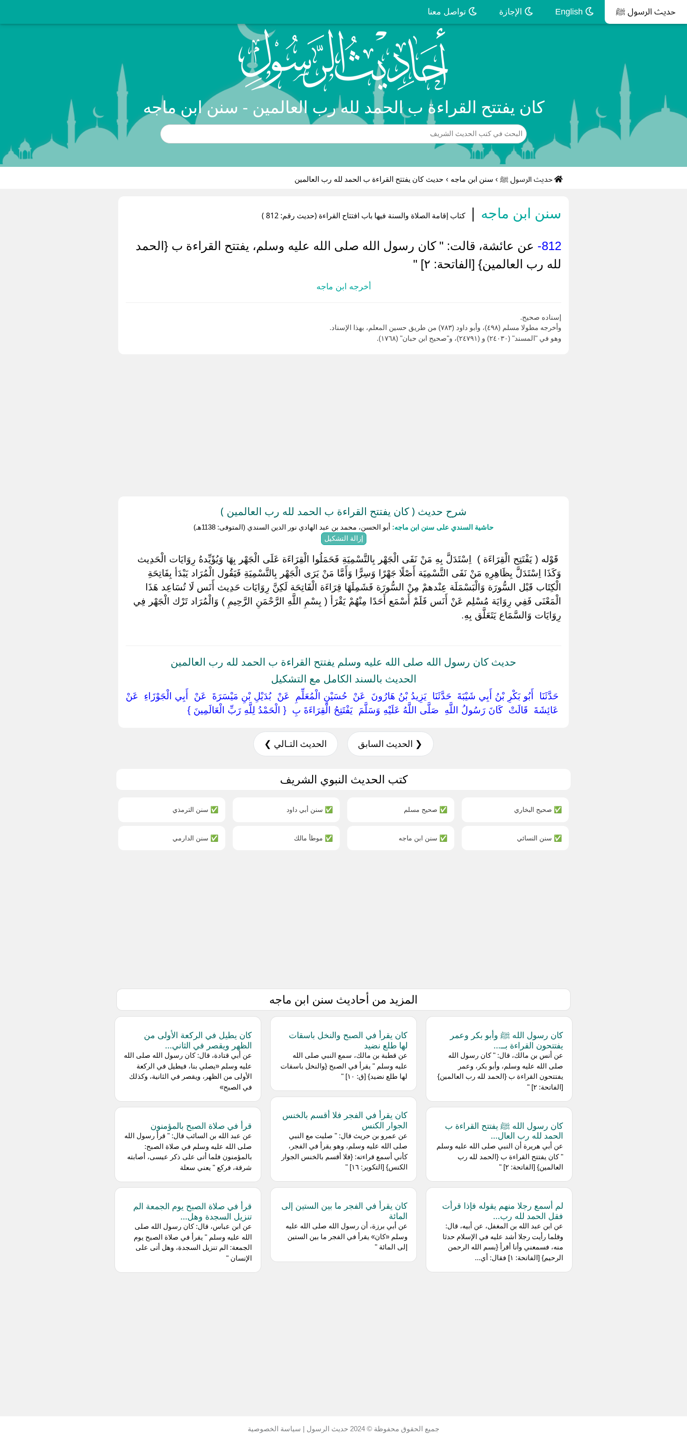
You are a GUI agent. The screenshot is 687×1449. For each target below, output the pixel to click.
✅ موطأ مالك (313, 837)
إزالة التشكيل (343, 538)
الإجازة (511, 11)
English (570, 11)
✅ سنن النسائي (539, 837)
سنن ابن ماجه (472, 179)
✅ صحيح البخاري (538, 809)
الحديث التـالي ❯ (295, 744)
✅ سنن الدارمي (195, 837)
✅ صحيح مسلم (425, 809)
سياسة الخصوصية (274, 1429)
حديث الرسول (326, 1429)
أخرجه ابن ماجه (343, 286)
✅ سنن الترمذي (195, 809)
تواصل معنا (448, 11)
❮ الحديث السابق (390, 744)
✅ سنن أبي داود (309, 809)
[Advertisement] (406, 423)
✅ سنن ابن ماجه (423, 837)
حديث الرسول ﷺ (646, 11)
